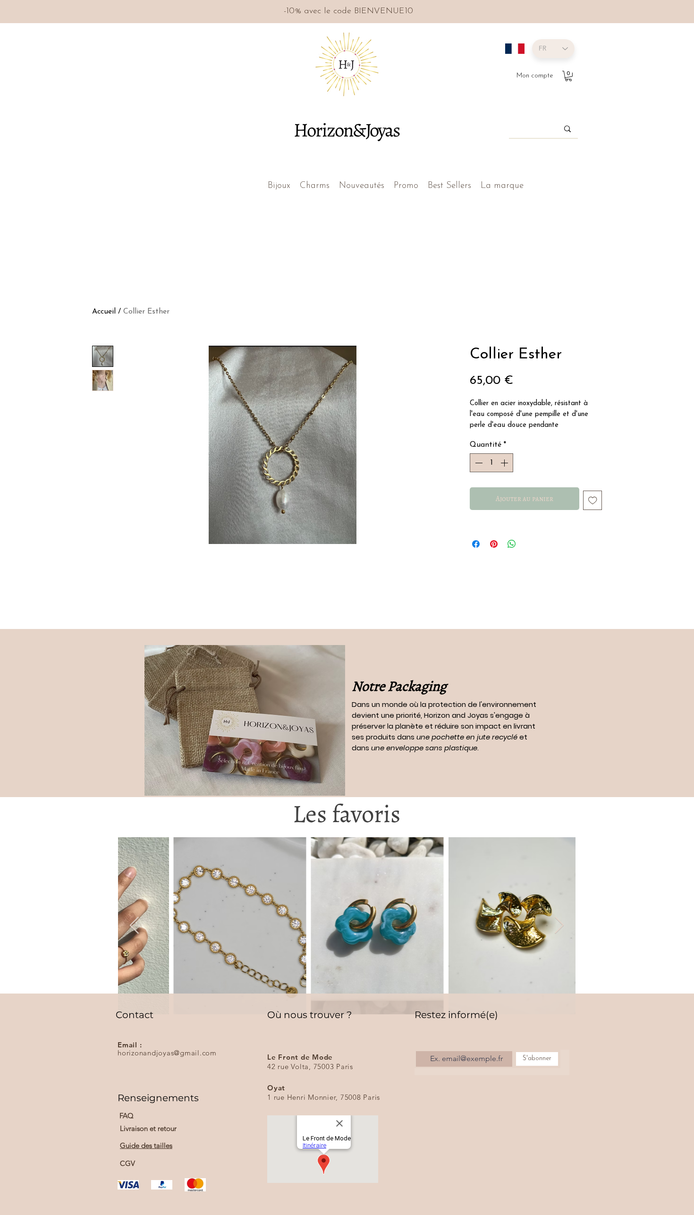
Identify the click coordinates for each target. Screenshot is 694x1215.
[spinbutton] (491, 463)
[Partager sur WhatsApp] (511, 544)
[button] (568, 76)
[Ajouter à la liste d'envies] (592, 500)
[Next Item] (559, 926)
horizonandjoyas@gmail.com (167, 1052)
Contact (134, 1014)
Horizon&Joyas (346, 130)
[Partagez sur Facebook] (476, 544)
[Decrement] (477, 463)
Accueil (104, 311)
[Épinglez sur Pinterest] (493, 544)
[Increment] (505, 463)
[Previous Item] (134, 926)
